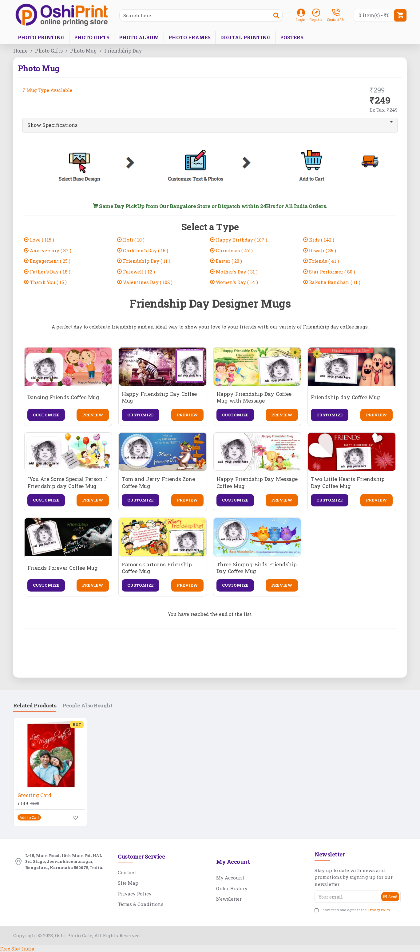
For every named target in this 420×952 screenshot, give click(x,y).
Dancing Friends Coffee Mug (63, 397)
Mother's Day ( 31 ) (236, 272)
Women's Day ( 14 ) (236, 282)
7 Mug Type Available (47, 90)
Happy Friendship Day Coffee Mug (159, 397)
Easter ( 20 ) (228, 261)
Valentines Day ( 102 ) (147, 282)
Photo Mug (83, 50)
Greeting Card (34, 795)
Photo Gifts (49, 50)
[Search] (276, 15)
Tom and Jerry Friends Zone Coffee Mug (158, 482)
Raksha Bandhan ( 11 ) (334, 282)
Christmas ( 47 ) (234, 250)
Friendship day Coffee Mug (345, 397)
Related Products (34, 705)
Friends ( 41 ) (323, 261)
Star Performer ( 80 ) (331, 272)
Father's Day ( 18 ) (49, 272)
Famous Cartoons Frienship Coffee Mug (157, 568)
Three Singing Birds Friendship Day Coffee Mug (256, 568)
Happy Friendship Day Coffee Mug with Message (253, 397)
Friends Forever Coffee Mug (62, 568)
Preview (92, 415)
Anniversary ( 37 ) (50, 250)
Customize (46, 415)
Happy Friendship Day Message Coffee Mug (257, 482)
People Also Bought (87, 705)
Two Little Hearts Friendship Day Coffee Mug (347, 482)
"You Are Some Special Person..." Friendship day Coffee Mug (67, 482)
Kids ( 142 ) (321, 240)
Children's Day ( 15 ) (145, 250)
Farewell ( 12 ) (138, 272)
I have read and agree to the (355, 909)
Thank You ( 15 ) (48, 282)
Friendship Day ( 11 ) (146, 261)
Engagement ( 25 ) (49, 261)
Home (20, 50)
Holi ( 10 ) (133, 240)
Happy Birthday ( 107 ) (241, 240)
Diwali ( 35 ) (322, 250)
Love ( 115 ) (41, 240)
